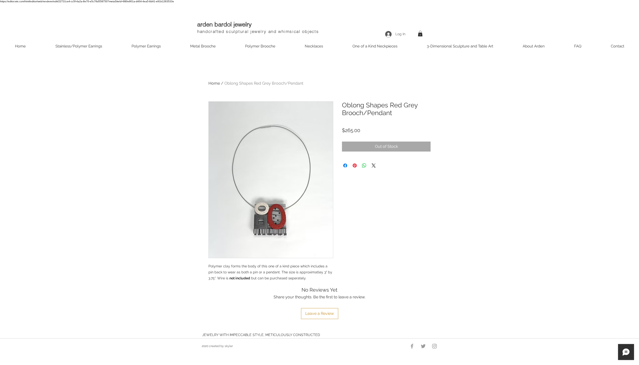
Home (214, 83)
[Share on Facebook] (345, 166)
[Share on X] (374, 166)
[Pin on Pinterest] (355, 166)
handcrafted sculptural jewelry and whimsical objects (258, 31)
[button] (420, 33)
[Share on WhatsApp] (364, 166)
